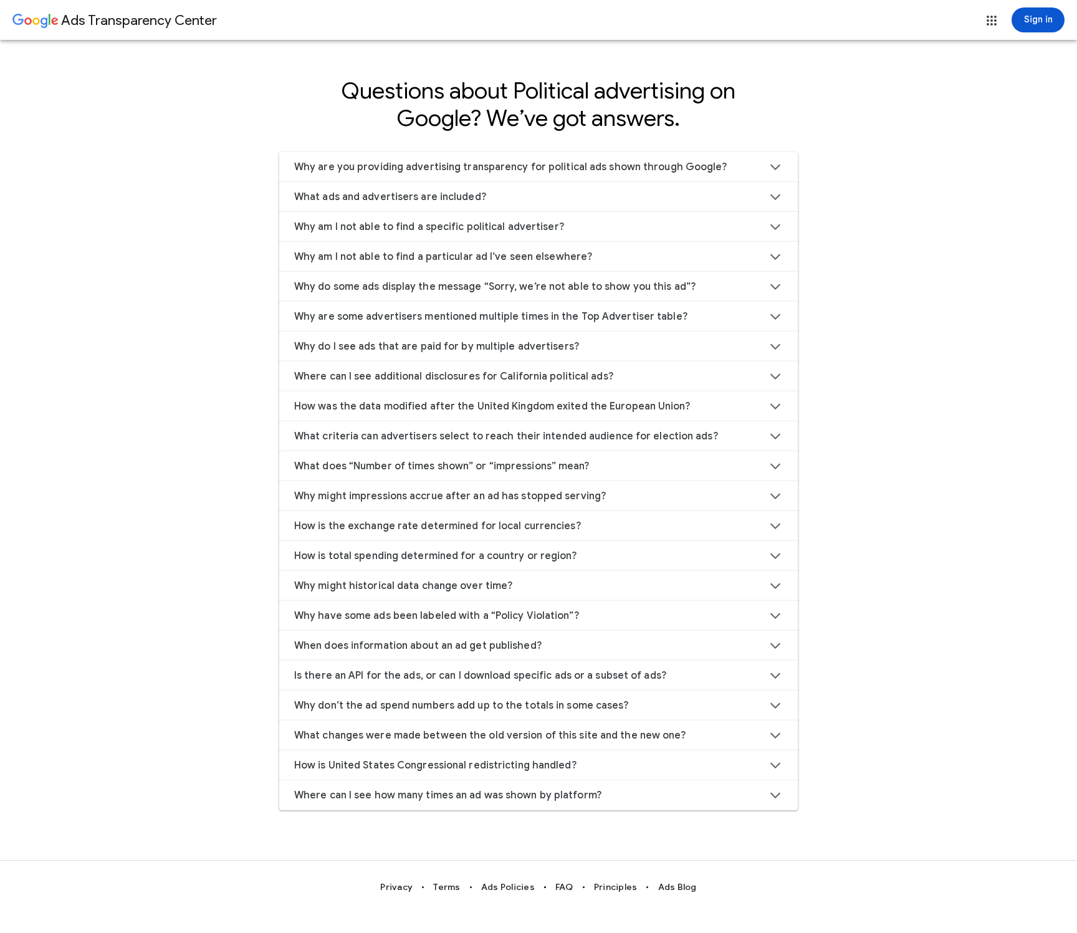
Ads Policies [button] (508, 886)
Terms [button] (446, 886)
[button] (991, 20)
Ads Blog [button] (677, 886)
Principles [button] (616, 886)
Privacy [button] (396, 886)
